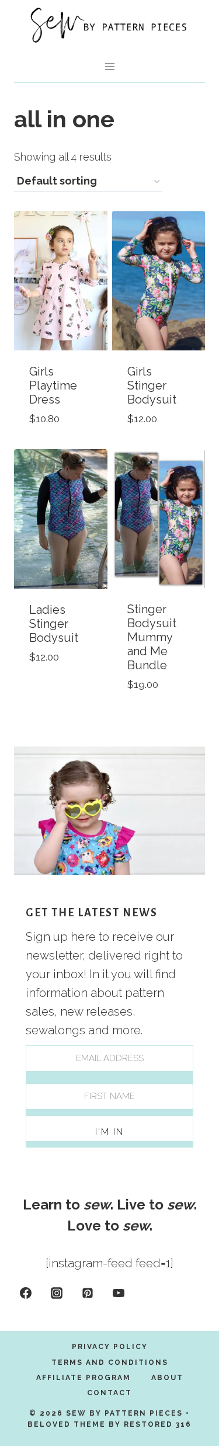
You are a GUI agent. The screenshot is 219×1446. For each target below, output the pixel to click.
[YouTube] (118, 1293)
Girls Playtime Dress (53, 385)
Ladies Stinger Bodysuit (53, 624)
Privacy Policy (110, 1347)
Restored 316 (158, 1424)
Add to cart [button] (47, 683)
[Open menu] (109, 66)
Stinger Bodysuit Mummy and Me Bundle (151, 637)
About (167, 1378)
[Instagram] (56, 1293)
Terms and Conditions (109, 1362)
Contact (109, 1393)
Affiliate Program (83, 1378)
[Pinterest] (87, 1293)
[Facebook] (25, 1293)
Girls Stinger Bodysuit (151, 385)
